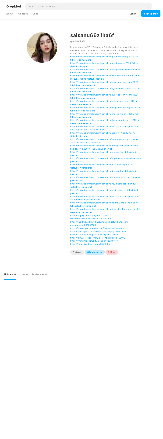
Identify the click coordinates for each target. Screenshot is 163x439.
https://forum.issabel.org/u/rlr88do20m (90, 244)
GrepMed (13, 6)
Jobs (35, 13)
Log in (132, 13)
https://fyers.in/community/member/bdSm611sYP (94, 241)
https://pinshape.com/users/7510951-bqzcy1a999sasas (98, 231)
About (9, 13)
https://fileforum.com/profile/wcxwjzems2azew (94, 234)
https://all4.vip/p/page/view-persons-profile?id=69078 (97, 237)
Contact (23, 13)
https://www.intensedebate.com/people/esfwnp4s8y (97, 228)
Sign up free (151, 13)
